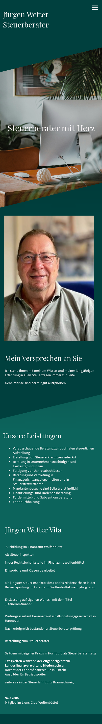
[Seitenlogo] (26, 41)
